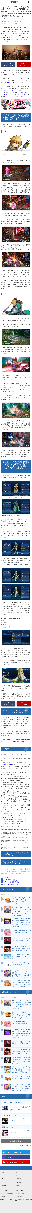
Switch (3, 1182)
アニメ (19, 1175)
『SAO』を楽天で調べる (23, 64)
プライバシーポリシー (8, 1193)
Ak (4, 18)
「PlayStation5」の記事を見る (10, 881)
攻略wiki (4, 1185)
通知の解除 (20, 1190)
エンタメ (4, 1175)
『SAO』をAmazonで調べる (8, 64)
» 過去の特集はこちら (25, 1145)
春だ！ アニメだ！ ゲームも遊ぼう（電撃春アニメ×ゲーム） (16, 90)
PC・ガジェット (6, 1178)
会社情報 (19, 1196)
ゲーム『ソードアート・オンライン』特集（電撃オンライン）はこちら (15, 862)
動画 (18, 1185)
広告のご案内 (20, 1193)
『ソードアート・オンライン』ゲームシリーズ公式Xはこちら (15, 854)
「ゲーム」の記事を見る (9, 879)
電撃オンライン (5, 868)
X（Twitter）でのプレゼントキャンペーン (16, 94)
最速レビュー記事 (10, 82)
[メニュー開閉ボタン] (29, 2)
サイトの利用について (8, 1190)
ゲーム (12, 868)
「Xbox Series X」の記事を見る (11, 882)
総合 (3, 1172)
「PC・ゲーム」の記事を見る (10, 884)
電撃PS (19, 1178)
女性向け (19, 1182)
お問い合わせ (5, 1196)
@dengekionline (7, 764)
